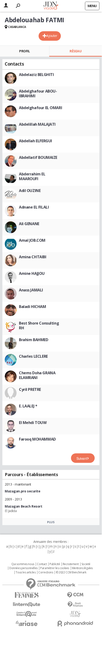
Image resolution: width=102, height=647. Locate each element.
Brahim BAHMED (33, 339)
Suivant (81, 458)
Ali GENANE (29, 223)
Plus (50, 522)
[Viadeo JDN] (75, 614)
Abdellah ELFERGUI (35, 140)
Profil (24, 51)
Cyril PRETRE (30, 389)
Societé (85, 564)
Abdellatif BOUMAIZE (38, 157)
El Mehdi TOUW (33, 422)
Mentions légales (82, 568)
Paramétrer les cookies (54, 568)
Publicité (54, 564)
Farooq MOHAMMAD (37, 439)
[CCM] (75, 595)
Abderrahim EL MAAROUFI (32, 176)
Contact (42, 564)
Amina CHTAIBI (32, 256)
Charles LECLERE (33, 356)
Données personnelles (23, 568)
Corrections (45, 572)
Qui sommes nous (22, 564)
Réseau (75, 51)
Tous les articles (25, 572)
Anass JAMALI (31, 290)
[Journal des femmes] (26, 595)
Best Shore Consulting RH (39, 325)
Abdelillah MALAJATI (37, 124)
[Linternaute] (26, 604)
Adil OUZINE (29, 190)
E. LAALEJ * (28, 406)
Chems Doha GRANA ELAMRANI (37, 375)
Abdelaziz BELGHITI (36, 74)
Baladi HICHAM (32, 306)
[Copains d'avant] (26, 614)
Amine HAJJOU (32, 273)
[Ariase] (26, 623)
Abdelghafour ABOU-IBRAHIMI (38, 93)
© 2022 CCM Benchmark (71, 572)
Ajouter (51, 35)
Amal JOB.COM (32, 240)
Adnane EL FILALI (34, 207)
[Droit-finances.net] (75, 604)
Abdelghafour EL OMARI (40, 107)
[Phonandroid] (75, 623)
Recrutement (71, 564)
